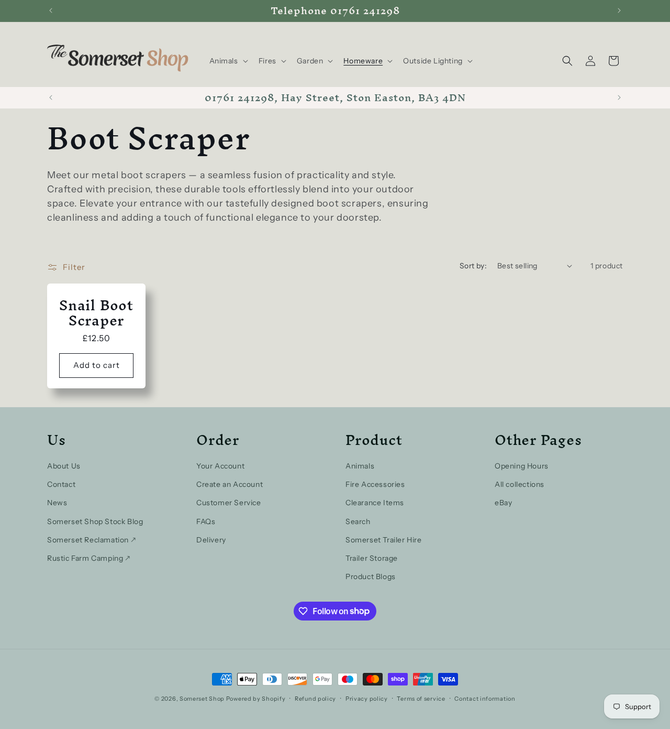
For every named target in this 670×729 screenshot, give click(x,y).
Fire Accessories (375, 483)
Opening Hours (522, 465)
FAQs (205, 521)
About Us (64, 465)
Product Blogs (370, 576)
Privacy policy (366, 698)
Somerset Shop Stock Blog (95, 521)
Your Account (220, 465)
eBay (503, 502)
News (57, 502)
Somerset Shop (202, 698)
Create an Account (229, 483)
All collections (519, 483)
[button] (227, 61)
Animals (359, 465)
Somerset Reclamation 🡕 (91, 539)
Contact (61, 483)
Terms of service (421, 698)
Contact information (484, 698)
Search (358, 521)
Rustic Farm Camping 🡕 (88, 557)
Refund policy (315, 698)
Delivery (211, 539)
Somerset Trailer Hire (383, 539)
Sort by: (473, 265)
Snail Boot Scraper (96, 313)
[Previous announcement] (50, 10)
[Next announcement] (619, 10)
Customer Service (228, 502)
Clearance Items (374, 502)
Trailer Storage (371, 557)
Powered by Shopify (256, 698)
